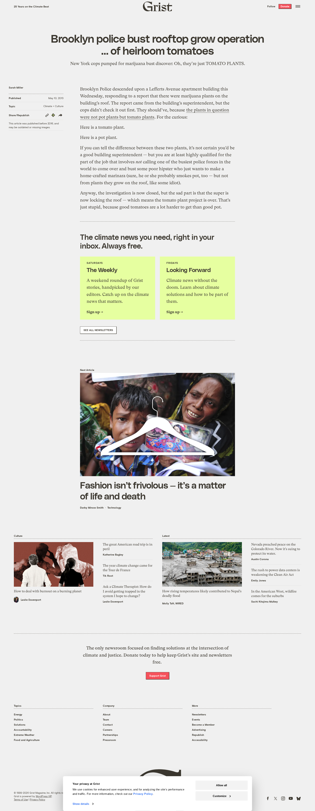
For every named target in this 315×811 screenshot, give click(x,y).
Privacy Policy (37, 799)
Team (106, 719)
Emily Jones (258, 580)
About (106, 714)
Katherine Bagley (113, 554)
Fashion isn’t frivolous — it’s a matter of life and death (153, 490)
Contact (108, 724)
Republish (198, 734)
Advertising (199, 729)
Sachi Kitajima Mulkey (264, 601)
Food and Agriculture (27, 739)
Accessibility (200, 739)
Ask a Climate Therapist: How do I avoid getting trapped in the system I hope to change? (127, 591)
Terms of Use (21, 799)
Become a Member (203, 724)
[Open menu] (298, 6)
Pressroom (109, 739)
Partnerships (110, 734)
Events (196, 719)
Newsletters (199, 714)
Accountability (23, 729)
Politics (18, 719)
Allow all (221, 785)
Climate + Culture (53, 106)
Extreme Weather (24, 734)
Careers (107, 729)
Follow (271, 6)
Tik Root (108, 575)
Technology (114, 507)
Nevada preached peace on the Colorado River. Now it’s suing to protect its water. (275, 548)
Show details (81, 803)
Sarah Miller (16, 87)
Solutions (19, 724)
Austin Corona (260, 559)
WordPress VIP (44, 796)
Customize (219, 795)
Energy (18, 714)
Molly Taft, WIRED (173, 603)
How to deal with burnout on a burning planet (47, 591)
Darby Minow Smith (92, 507)
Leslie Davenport (31, 599)
